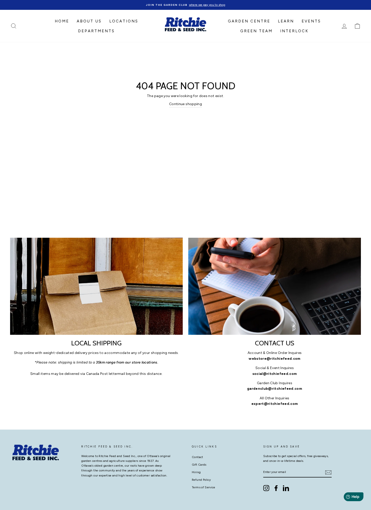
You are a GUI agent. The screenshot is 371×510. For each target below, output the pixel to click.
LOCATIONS (123, 21)
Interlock (294, 31)
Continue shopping (185, 104)
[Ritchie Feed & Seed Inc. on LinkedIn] (286, 488)
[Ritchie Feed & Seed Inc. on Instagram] (266, 488)
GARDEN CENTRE (249, 21)
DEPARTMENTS (96, 31)
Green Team (256, 31)
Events (311, 21)
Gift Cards (199, 464)
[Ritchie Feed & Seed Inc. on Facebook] (276, 488)
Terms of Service (203, 487)
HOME (62, 21)
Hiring (196, 472)
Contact (197, 457)
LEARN (286, 21)
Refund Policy (201, 480)
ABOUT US (89, 21)
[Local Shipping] (96, 286)
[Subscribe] (328, 472)
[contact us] (274, 286)
